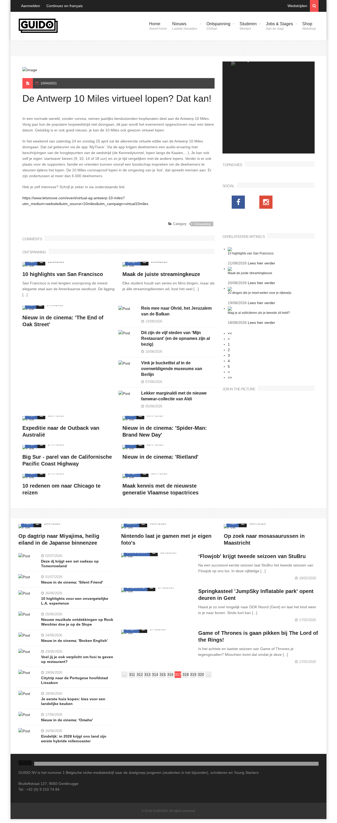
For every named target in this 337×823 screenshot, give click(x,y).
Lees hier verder (261, 263)
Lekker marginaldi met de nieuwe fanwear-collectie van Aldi (174, 396)
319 (193, 674)
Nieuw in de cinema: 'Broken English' (74, 640)
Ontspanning (218, 26)
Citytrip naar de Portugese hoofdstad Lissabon (74, 680)
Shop (309, 26)
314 (155, 674)
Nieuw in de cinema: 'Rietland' (160, 457)
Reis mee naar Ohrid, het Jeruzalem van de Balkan (176, 311)
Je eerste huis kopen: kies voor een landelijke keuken (73, 701)
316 (170, 674)
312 (140, 674)
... (124, 674)
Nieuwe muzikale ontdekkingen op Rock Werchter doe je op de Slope (77, 621)
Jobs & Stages (279, 26)
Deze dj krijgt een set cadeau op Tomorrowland (70, 563)
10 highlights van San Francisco (62, 274)
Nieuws (184, 26)
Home (158, 26)
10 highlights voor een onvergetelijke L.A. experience (74, 600)
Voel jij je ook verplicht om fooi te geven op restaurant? (77, 659)
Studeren (248, 26)
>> (230, 377)
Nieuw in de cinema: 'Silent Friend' (72, 582)
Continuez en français (64, 6)
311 (132, 674)
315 (163, 674)
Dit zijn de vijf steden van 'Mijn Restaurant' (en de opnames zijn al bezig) (175, 338)
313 (147, 674)
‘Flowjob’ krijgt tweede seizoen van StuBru (252, 556)
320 (201, 674)
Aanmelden (30, 6)
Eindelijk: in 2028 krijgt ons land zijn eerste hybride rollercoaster (73, 738)
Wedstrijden (297, 6)
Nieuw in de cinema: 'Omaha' (67, 720)
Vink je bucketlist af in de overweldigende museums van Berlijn (171, 369)
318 (185, 674)
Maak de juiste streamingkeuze (161, 274)
